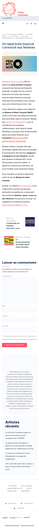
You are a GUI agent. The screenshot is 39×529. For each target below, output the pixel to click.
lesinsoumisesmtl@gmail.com (14, 205)
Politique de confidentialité (20, 487)
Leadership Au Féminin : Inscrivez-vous (13, 223)
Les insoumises (25, 186)
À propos (13, 486)
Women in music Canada (12, 81)
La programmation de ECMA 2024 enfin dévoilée (23, 242)
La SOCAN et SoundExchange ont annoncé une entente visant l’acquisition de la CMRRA (18, 435)
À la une (24, 36)
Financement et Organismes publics (17, 38)
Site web (5, 326)
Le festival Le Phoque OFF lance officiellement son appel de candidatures (17, 456)
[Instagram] (31, 23)
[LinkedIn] (35, 23)
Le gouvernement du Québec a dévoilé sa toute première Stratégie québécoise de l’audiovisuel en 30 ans (19, 446)
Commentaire (7, 276)
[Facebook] (27, 23)
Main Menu (8, 18)
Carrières (25, 491)
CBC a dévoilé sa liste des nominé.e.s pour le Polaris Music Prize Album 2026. (19, 466)
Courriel (5, 316)
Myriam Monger (16, 34)
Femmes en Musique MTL (16, 122)
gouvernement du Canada (14, 141)
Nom (4, 306)
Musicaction (17, 138)
